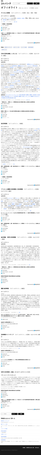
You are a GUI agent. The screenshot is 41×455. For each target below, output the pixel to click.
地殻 (31, 201)
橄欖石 (31, 94)
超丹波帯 (12, 85)
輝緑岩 (9, 205)
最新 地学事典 (5, 288)
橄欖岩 (28, 64)
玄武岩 (23, 18)
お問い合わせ (37, 447)
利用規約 (24, 447)
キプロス (13, 82)
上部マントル (4, 49)
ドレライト (29, 65)
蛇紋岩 (2, 65)
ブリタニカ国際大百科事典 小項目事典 (12, 189)
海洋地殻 (4, 19)
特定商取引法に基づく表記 (30, 447)
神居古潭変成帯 (22, 94)
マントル (30, 70)
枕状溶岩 (19, 18)
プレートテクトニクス (27, 146)
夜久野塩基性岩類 (9, 97)
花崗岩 (5, 208)
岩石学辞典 (4, 123)
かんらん (32, 64)
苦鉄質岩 (12, 67)
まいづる (19, 83)
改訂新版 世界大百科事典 (8, 237)
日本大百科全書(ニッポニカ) (9, 53)
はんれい (22, 65)
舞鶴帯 (32, 96)
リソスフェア (10, 198)
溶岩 (15, 97)
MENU (2, 1)
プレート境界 (17, 80)
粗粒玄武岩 (35, 65)
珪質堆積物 (12, 74)
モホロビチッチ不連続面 (19, 71)
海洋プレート (19, 70)
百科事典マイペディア (7, 334)
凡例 (16, 21)
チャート (9, 18)
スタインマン (29, 134)
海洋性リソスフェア (8, 47)
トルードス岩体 (24, 47)
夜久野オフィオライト (9, 86)
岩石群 (35, 130)
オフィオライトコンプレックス (12, 94)
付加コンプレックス (30, 85)
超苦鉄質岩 (14, 65)
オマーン (9, 82)
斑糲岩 (19, 65)
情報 (14, 21)
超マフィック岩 (16, 47)
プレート (17, 198)
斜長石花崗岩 (30, 47)
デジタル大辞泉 (5, 13)
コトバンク (6, 3)
